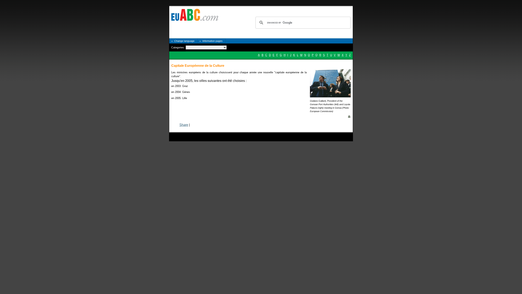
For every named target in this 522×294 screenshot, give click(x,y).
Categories (177, 47)
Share (183, 125)
